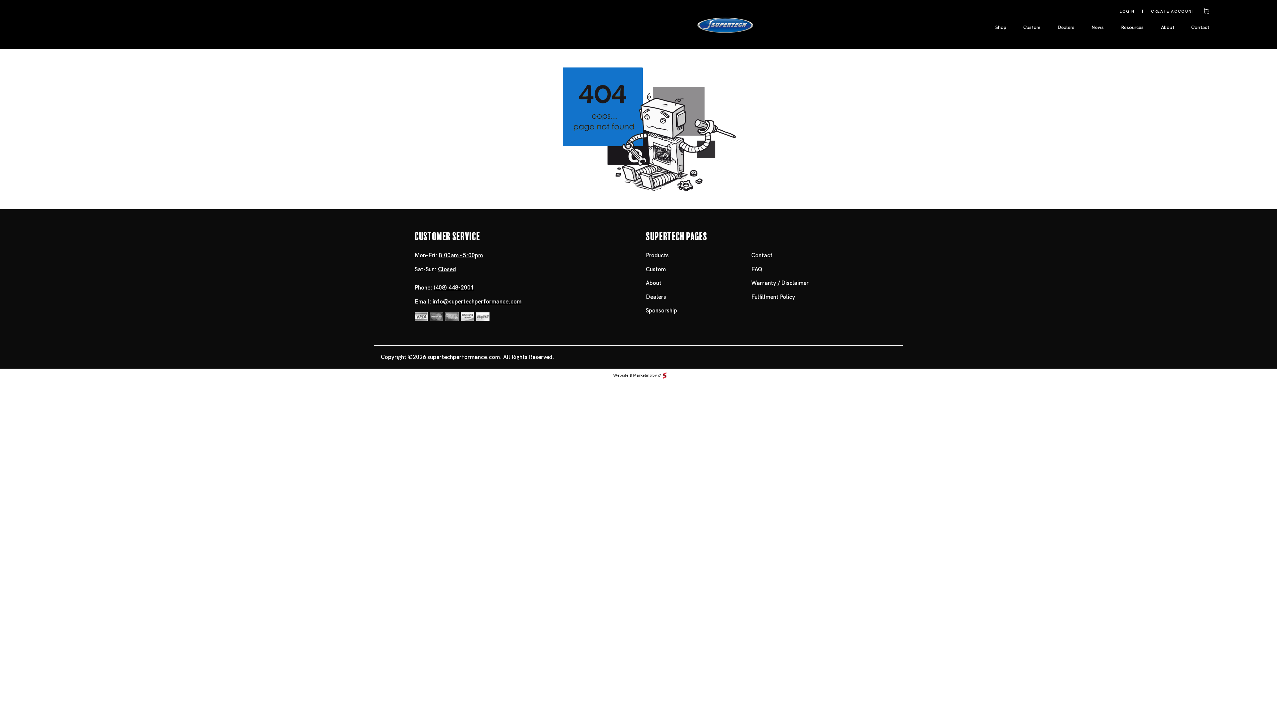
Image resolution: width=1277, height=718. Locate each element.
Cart (1205, 11)
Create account (1173, 11)
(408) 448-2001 (454, 287)
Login (1127, 11)
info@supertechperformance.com (477, 301)
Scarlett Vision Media (664, 375)
